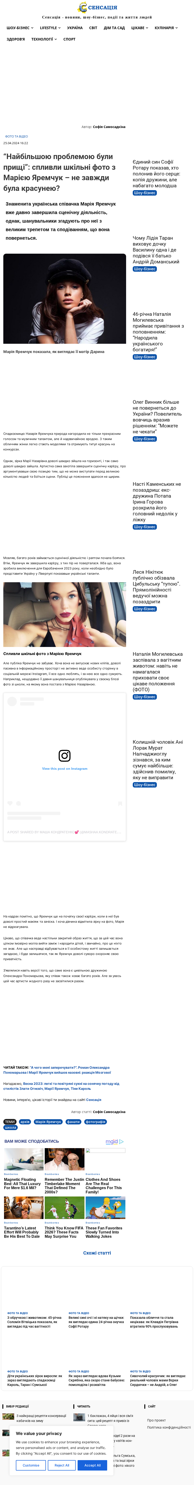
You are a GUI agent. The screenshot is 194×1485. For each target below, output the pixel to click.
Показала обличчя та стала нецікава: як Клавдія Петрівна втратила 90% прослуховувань (154, 1322)
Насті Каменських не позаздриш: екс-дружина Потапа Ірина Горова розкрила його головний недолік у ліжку (157, 501)
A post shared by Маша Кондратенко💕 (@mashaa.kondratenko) (66, 832)
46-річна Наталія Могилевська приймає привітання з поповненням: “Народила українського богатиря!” (158, 332)
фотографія (95, 1121)
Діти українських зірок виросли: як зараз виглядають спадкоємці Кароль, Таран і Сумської (34, 1380)
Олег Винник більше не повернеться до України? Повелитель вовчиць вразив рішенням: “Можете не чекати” (157, 417)
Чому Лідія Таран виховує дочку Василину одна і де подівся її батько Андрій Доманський (156, 250)
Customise (31, 1465)
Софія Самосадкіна (109, 126)
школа (10, 1127)
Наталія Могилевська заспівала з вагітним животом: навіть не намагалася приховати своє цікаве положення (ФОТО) (158, 671)
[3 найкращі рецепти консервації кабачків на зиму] (8, 1416)
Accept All (92, 1465)
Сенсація (93, 1100)
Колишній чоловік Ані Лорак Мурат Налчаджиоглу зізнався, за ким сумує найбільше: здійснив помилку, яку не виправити (158, 759)
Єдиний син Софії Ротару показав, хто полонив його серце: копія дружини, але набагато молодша (156, 173)
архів (25, 1121)
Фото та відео (16, 136)
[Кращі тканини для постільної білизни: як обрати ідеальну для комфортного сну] (8, 1433)
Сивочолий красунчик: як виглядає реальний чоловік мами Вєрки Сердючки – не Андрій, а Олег (157, 1380)
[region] (61, 1451)
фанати (73, 1121)
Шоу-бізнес (144, 192)
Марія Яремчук (48, 1121)
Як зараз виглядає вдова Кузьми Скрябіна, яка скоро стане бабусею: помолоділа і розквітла (97, 1380)
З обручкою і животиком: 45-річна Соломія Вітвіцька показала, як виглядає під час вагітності (34, 1322)
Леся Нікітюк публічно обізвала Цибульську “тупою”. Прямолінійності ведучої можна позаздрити (157, 587)
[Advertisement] (97, 84)
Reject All (62, 1465)
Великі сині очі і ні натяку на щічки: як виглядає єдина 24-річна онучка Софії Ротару (96, 1322)
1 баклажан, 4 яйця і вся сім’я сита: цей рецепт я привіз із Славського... (110, 1421)
